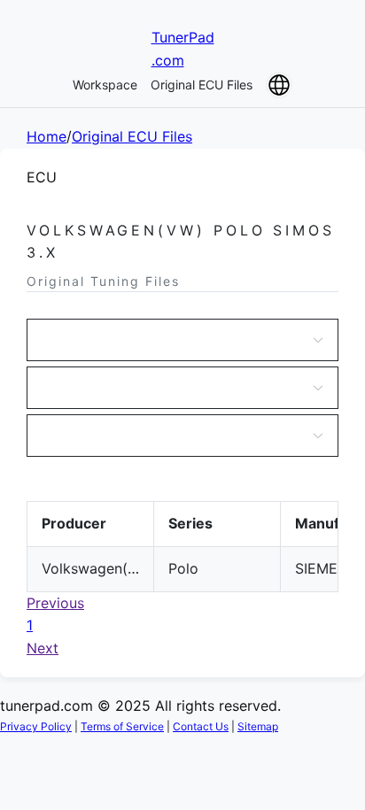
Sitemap (257, 726)
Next (42, 648)
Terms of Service (122, 726)
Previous (55, 603)
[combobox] (174, 340)
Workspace (105, 84)
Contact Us (201, 726)
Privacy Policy (36, 726)
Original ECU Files (201, 84)
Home (46, 136)
